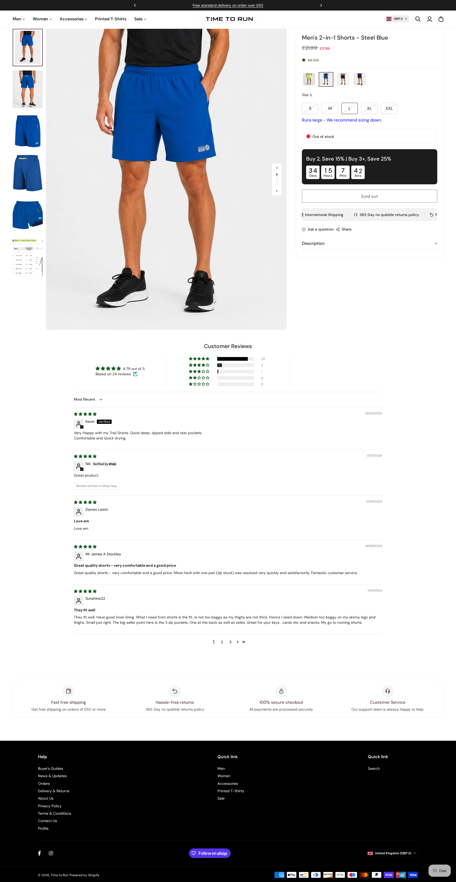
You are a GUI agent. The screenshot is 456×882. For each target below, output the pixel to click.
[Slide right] (277, 190)
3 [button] (230, 642)
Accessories (227, 783)
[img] (85, 414)
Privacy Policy (49, 806)
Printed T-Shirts (110, 19)
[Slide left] (277, 168)
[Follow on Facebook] (39, 853)
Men (221, 768)
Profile (43, 828)
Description (313, 243)
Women (223, 775)
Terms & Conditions (54, 813)
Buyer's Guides (50, 768)
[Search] (418, 19)
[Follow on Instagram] (51, 853)
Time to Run (59, 875)
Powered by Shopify (84, 875)
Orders (44, 783)
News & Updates (52, 775)
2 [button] (222, 642)
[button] (397, 19)
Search (374, 768)
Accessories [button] (71, 19)
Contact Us (47, 820)
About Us (46, 798)
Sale (221, 798)
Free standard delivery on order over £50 (228, 5)
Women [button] (40, 19)
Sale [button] (138, 19)
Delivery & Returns (53, 791)
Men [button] (17, 19)
